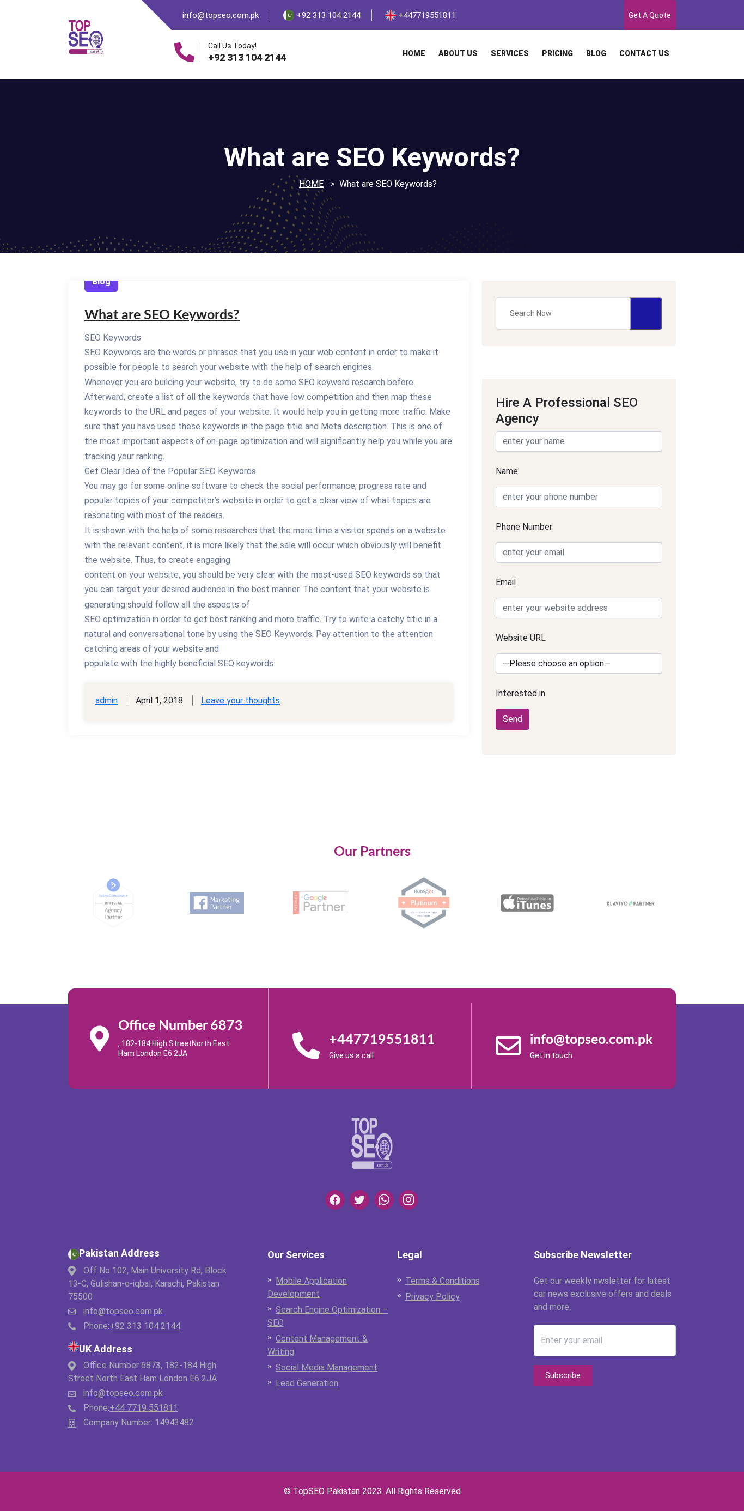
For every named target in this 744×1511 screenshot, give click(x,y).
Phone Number (524, 526)
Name (507, 471)
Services (510, 53)
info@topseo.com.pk (220, 15)
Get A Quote (650, 15)
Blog (596, 53)
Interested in (520, 693)
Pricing (557, 53)
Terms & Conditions (442, 1281)
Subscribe (563, 1375)
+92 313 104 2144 (247, 58)
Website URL (521, 638)
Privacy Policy (432, 1296)
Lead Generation (307, 1383)
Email (506, 582)
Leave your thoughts (240, 700)
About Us (458, 53)
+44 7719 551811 (143, 1408)
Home (414, 53)
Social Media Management (326, 1367)
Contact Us (644, 53)
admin (106, 700)
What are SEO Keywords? (162, 315)
